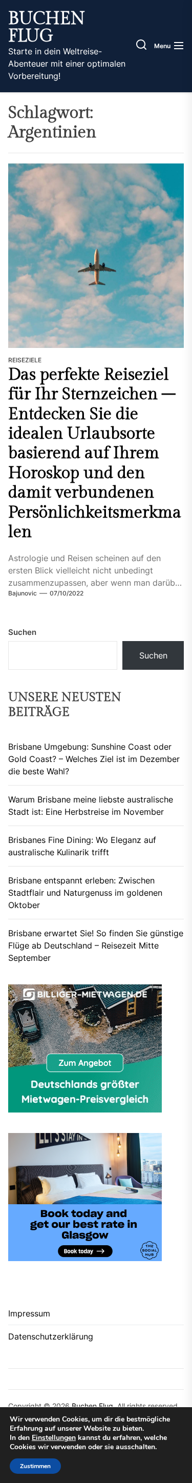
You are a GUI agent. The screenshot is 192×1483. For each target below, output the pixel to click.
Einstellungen (54, 1438)
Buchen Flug (46, 27)
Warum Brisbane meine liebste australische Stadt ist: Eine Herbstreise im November (90, 805)
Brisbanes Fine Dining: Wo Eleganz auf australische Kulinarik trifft (82, 846)
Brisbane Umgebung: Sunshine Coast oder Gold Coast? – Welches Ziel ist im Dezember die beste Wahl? (94, 759)
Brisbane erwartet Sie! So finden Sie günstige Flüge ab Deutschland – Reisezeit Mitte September (95, 945)
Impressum (29, 1313)
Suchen (22, 632)
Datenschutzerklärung (50, 1336)
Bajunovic (22, 593)
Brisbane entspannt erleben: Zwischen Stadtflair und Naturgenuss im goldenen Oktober (85, 892)
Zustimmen (35, 1466)
